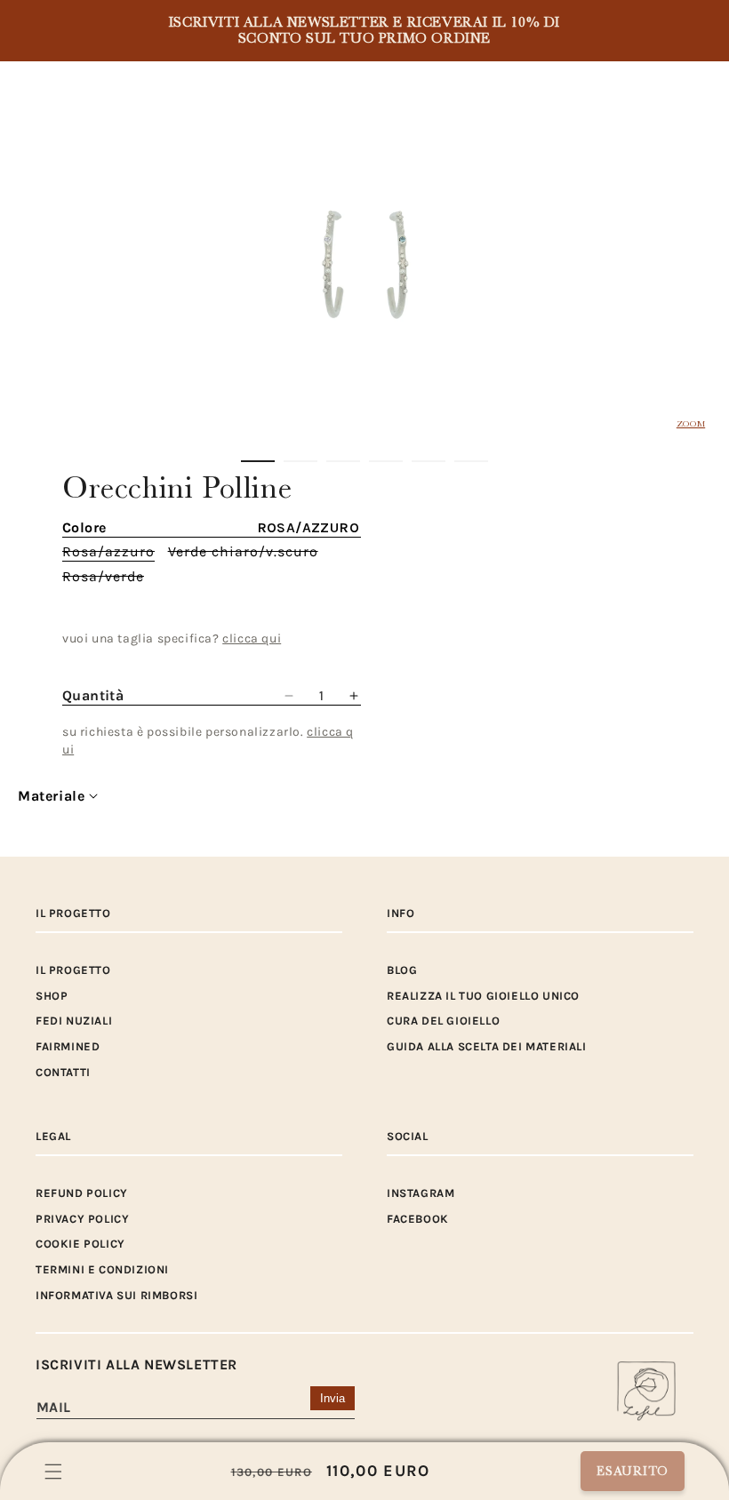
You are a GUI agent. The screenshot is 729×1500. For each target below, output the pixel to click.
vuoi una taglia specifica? (171, 638)
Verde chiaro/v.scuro (243, 552)
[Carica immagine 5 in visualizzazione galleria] (428, 461)
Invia (332, 1398)
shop (52, 995)
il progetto (73, 970)
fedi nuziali (74, 1020)
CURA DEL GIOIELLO (443, 1020)
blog (402, 970)
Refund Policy (82, 1193)
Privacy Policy (82, 1218)
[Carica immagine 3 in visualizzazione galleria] (343, 461)
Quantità (93, 695)
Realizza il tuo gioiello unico (483, 995)
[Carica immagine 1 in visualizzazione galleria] (258, 461)
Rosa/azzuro (108, 552)
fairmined (68, 1046)
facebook (418, 1218)
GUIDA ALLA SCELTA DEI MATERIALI (487, 1046)
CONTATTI (63, 1072)
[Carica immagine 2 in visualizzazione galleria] (300, 461)
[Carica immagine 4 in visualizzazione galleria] (386, 461)
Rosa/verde (103, 577)
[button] (53, 1471)
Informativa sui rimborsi (116, 1295)
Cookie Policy (80, 1243)
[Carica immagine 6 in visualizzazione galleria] (471, 461)
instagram (420, 1193)
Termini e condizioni (102, 1269)
